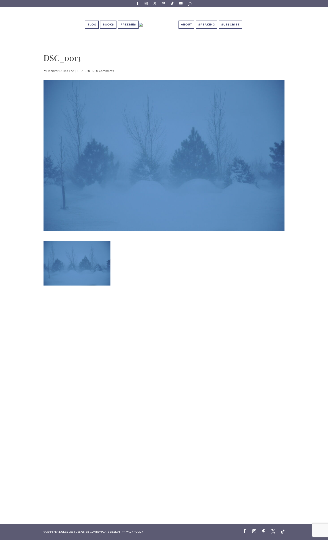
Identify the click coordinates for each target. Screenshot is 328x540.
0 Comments (105, 71)
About (186, 24)
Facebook (138, 3)
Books (108, 24)
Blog (91, 24)
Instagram (147, 3)
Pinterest (164, 3)
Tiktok (173, 3)
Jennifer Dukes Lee (61, 71)
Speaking (206, 24)
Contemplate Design (105, 532)
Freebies (128, 24)
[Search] (190, 4)
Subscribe (181, 3)
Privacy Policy (132, 532)
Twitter (155, 3)
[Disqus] (164, 341)
